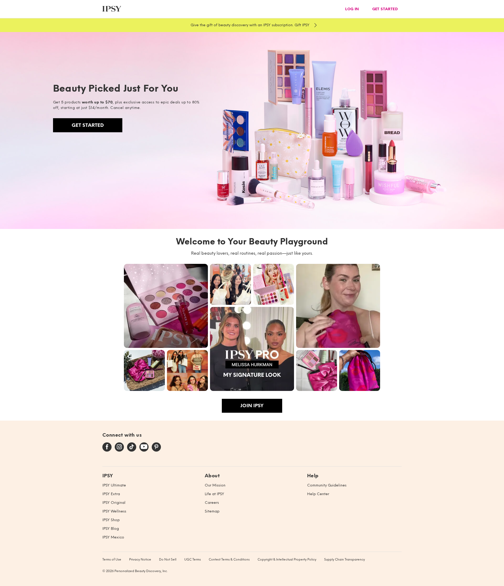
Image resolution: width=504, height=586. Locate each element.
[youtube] (144, 447)
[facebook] (107, 447)
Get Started (88, 125)
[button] (166, 306)
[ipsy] (111, 9)
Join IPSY (252, 406)
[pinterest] (156, 447)
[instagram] (119, 447)
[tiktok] (131, 447)
